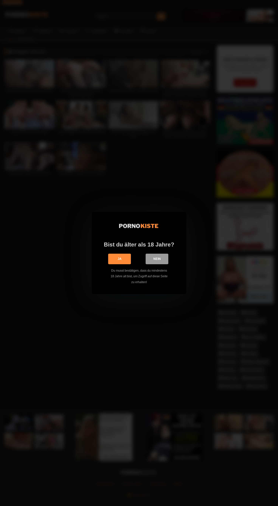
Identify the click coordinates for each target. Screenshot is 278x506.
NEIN (157, 258)
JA (120, 258)
